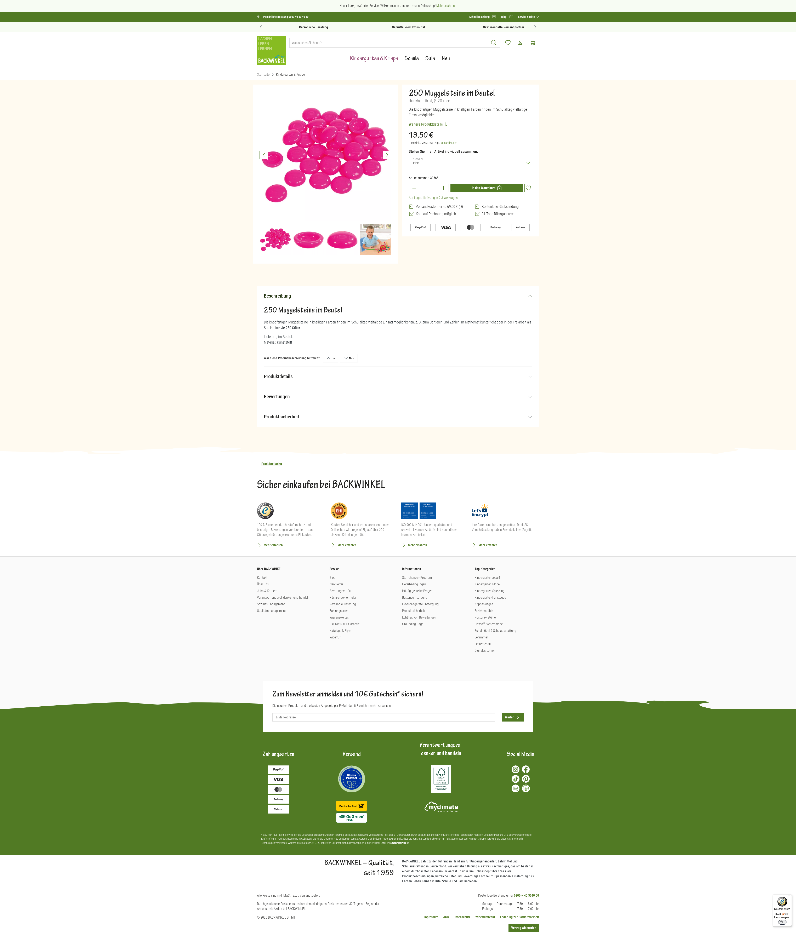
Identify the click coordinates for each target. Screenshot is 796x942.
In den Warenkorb (483, 188)
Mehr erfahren (273, 545)
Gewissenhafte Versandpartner (493, 27)
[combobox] (389, 43)
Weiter (509, 717)
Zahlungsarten (339, 611)
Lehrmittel (481, 637)
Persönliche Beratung (303, 27)
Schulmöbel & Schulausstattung (495, 631)
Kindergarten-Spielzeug (490, 591)
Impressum (430, 917)
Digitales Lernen (485, 651)
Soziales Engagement (271, 604)
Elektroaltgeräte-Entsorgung (420, 604)
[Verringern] (414, 188)
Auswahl (418, 159)
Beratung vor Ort (340, 591)
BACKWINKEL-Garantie (344, 624)
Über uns (263, 584)
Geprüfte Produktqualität (398, 27)
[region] (325, 172)
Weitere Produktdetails (426, 124)
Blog (332, 578)
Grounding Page (412, 624)
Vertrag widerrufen (523, 928)
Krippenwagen (484, 604)
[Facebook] (526, 769)
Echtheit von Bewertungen (419, 617)
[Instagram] (515, 769)
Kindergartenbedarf (487, 578)
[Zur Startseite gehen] (271, 50)
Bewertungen (277, 397)
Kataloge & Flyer (340, 631)
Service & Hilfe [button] (526, 16)
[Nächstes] (387, 155)
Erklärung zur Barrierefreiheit (519, 917)
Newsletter (336, 584)
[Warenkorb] (533, 42)
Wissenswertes (339, 617)
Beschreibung (277, 296)
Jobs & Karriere (267, 591)
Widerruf (335, 637)
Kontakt (262, 578)
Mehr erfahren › (446, 6)
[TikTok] (515, 779)
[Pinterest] (526, 779)
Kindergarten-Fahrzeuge (490, 597)
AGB (446, 917)
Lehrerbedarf (483, 644)
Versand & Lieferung (343, 604)
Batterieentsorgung (414, 597)
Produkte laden (271, 464)
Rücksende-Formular (343, 597)
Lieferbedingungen (414, 584)
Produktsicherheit (281, 417)
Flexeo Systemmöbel (489, 624)
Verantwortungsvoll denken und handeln (283, 597)
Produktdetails (278, 376)
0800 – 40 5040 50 (526, 895)
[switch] (782, 922)
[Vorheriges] (264, 155)
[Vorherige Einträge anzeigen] (260, 27)
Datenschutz (462, 917)
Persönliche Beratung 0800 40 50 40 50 (285, 16)
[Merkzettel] (508, 42)
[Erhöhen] (443, 188)
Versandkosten (448, 142)
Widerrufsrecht (485, 917)
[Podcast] (526, 788)
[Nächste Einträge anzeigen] (535, 27)
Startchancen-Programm (418, 578)
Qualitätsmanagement (271, 611)
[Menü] (789, 896)
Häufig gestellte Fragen (417, 591)
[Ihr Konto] (520, 42)
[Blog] (515, 788)
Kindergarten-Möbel (487, 584)
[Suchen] (494, 43)
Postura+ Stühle (485, 617)
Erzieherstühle (484, 611)
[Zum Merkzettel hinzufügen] (528, 188)
